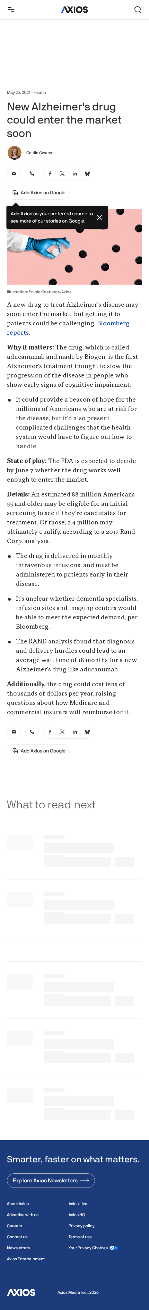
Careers (14, 1226)
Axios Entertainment (26, 1259)
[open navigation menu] (11, 9)
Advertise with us (22, 1215)
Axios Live (78, 1204)
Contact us (17, 1237)
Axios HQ (77, 1215)
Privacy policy (82, 1226)
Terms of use (80, 1237)
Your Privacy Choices (88, 1248)
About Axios (18, 1204)
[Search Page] (138, 10)
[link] (13, 173)
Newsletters (18, 1248)
